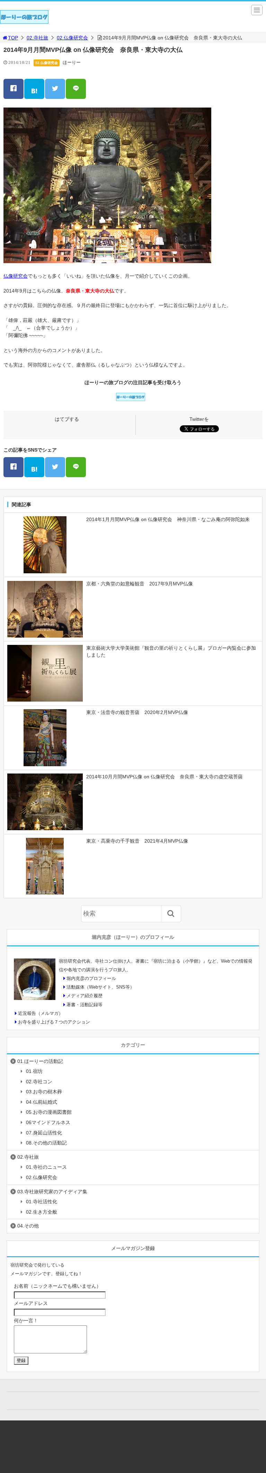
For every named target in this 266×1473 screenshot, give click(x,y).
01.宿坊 (34, 1071)
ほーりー (72, 62)
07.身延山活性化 (44, 1133)
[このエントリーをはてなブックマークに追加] (34, 89)
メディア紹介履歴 (84, 995)
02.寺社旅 (37, 37)
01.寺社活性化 (41, 1201)
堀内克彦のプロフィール (91, 978)
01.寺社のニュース (46, 1167)
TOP (13, 37)
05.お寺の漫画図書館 (49, 1112)
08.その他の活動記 (46, 1143)
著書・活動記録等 (84, 1004)
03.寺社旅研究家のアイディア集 (52, 1191)
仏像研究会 (15, 276)
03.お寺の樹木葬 (44, 1091)
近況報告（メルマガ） (40, 1013)
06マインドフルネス (48, 1122)
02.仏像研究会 (72, 37)
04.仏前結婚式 (41, 1102)
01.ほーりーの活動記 (40, 1061)
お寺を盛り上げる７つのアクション (54, 1022)
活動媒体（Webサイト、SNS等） (100, 987)
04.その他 (28, 1226)
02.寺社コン (39, 1081)
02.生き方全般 (41, 1212)
